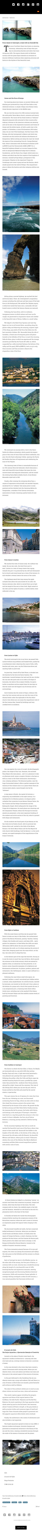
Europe (25, 1502)
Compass (14, 1502)
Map (20, 1502)
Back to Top (21, 1527)
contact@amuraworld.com (22, 1520)
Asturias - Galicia (8, 17)
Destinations (6, 1502)
